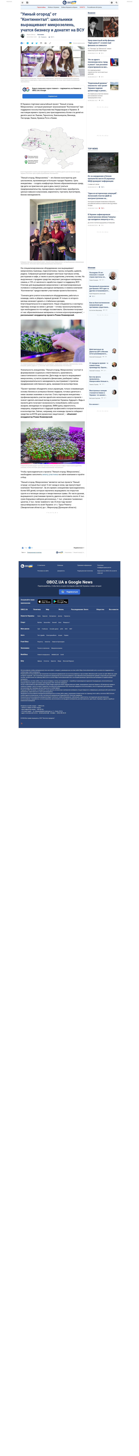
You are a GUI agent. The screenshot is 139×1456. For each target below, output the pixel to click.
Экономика (40, 34)
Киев (38, 616)
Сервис (66, 635)
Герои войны (41, 7)
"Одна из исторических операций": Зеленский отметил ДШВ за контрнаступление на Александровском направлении (102, 196)
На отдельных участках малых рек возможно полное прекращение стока (98, 95)
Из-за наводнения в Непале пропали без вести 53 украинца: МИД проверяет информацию (101, 178)
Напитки (47, 641)
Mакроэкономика (56, 648)
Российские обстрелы (94, 7)
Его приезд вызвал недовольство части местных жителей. (98, 72)
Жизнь (61, 609)
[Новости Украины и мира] (59, 553)
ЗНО (66, 629)
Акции (60, 635)
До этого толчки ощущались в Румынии (101, 222)
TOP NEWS (93, 148)
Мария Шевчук (31, 34)
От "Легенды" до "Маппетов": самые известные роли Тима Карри (99, 49)
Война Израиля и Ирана (69, 7)
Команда (60, 565)
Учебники (45, 629)
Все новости (113, 609)
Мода (59, 661)
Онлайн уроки (54, 629)
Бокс (59, 622)
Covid (62, 654)
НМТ (70, 629)
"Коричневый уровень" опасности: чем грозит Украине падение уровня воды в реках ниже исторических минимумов (97, 87)
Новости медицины (43, 654)
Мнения (91, 267)
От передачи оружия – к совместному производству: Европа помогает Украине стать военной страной (98, 365)
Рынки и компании (43, 648)
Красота (53, 661)
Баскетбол (47, 622)
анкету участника (50, 474)
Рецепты (40, 641)
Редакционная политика (34, 552)
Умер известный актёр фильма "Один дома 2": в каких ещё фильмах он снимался (101, 42)
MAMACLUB (55, 654)
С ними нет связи (93, 184)
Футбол (39, 622)
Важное (91, 13)
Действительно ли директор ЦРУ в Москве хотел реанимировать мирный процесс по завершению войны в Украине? (98, 351)
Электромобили (51, 635)
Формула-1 (66, 622)
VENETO (82, 7)
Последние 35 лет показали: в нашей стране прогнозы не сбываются (97, 275)
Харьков (44, 616)
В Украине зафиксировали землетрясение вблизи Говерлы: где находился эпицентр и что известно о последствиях (102, 217)
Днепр (60, 616)
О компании (41, 565)
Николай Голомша (94, 370)
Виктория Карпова (94, 398)
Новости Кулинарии (58, 641)
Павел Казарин (93, 280)
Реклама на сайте (43, 571)
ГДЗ (38, 629)
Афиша (39, 661)
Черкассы (67, 616)
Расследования (77, 609)
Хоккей (54, 622)
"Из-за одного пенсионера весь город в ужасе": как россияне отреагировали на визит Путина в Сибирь (98, 63)
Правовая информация (84, 565)
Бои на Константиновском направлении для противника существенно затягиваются (99, 305)
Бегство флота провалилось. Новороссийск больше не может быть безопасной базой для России (99, 379)
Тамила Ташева (93, 384)
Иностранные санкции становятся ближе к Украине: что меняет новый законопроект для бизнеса (99, 393)
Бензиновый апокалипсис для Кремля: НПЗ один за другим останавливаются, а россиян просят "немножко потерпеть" (99, 288)
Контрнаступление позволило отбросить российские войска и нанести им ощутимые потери (102, 203)
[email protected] (44, 713)
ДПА (61, 629)
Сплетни (46, 661)
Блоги (86, 609)
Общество (100, 609)
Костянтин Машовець (95, 310)
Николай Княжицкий (95, 357)
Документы (61, 571)
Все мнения (93, 404)
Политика (37, 609)
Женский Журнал (68, 661)
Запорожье (52, 616)
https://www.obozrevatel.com (87, 670)
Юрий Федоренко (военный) (97, 293)
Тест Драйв (40, 635)
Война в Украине (53, 7)
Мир (47, 609)
